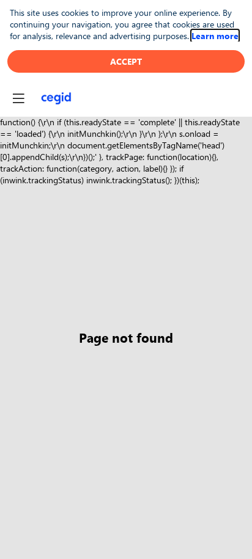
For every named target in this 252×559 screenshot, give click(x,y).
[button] (18, 98)
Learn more (215, 36)
